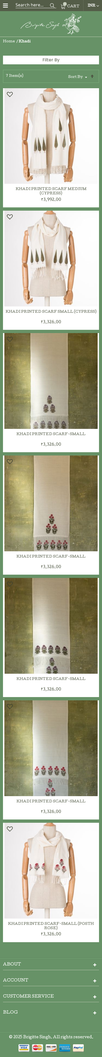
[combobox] (36, 5)
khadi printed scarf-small (51, 434)
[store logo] (51, 25)
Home (9, 41)
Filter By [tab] (51, 60)
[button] (9, 94)
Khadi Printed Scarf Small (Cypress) (51, 312)
